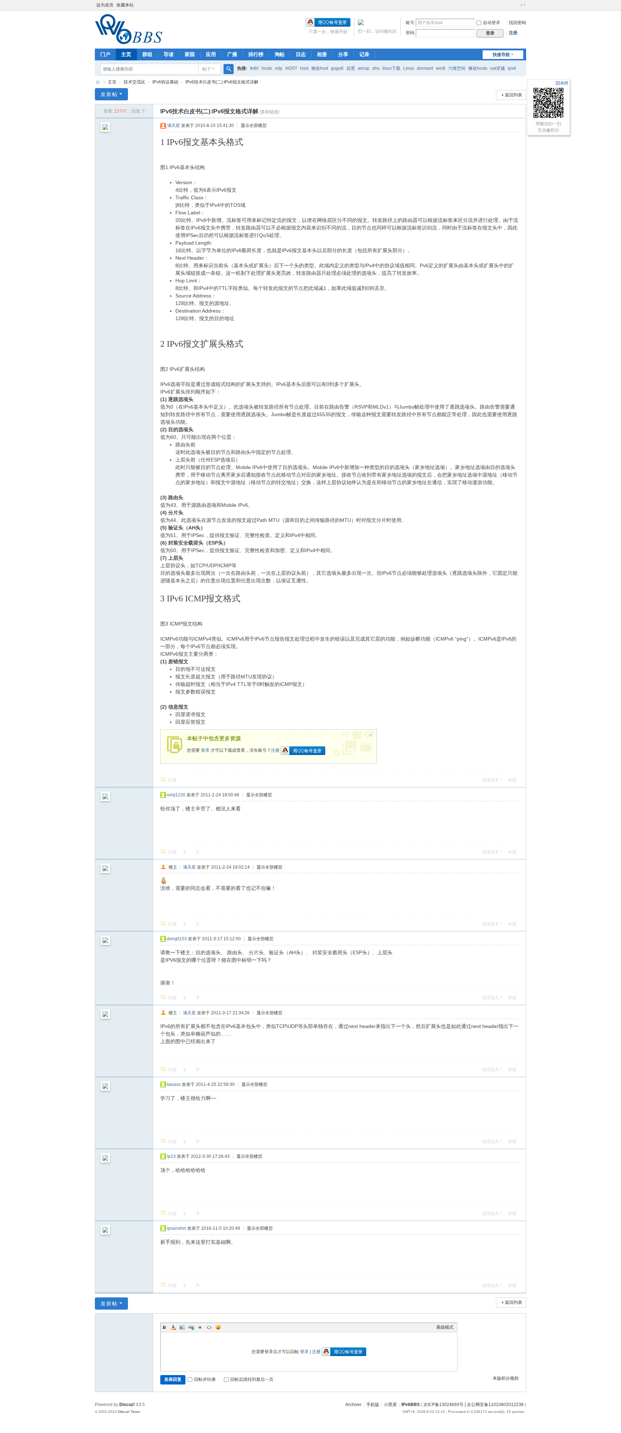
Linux (408, 68)
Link (191, 1327)
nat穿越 (497, 68)
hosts (267, 68)
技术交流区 (134, 82)
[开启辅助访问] (516, 5)
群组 (147, 54)
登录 (205, 750)
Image (182, 1327)
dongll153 (177, 938)
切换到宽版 (523, 5)
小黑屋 (390, 1404)
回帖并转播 (205, 1379)
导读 (169, 54)
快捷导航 (501, 54)
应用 (211, 54)
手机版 (372, 1404)
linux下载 (391, 68)
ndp (278, 68)
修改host (319, 68)
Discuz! (127, 1404)
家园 (190, 54)
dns (376, 68)
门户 (105, 54)
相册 (322, 54)
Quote (200, 1327)
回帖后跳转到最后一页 (251, 1379)
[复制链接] (269, 111)
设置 (350, 68)
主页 (126, 54)
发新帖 (109, 94)
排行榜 (255, 54)
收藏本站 (125, 5)
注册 (513, 32)
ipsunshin (176, 1228)
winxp (363, 68)
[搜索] (229, 69)
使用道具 (490, 780)
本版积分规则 (506, 1378)
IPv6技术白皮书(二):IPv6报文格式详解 (221, 82)
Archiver (353, 1404)
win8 (440, 68)
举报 (512, 780)
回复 (172, 780)
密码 (410, 32)
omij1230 (176, 794)
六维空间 (456, 68)
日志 (301, 54)
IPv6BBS (98, 82)
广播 (232, 54)
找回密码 (517, 22)
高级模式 (445, 1327)
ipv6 (512, 68)
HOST (291, 68)
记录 (364, 54)
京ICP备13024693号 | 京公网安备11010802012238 (473, 1404)
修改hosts (477, 68)
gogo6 (337, 68)
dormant (425, 68)
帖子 (206, 69)
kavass (174, 1084)
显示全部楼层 (254, 125)
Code (209, 1327)
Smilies (218, 1327)
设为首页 (105, 5)
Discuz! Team (129, 1412)
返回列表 (513, 94)
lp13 (171, 1156)
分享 (343, 54)
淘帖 (280, 54)
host (304, 68)
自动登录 (491, 22)
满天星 (173, 125)
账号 (410, 22)
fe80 (254, 68)
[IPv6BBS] (128, 41)
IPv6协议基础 (165, 82)
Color (173, 1327)
